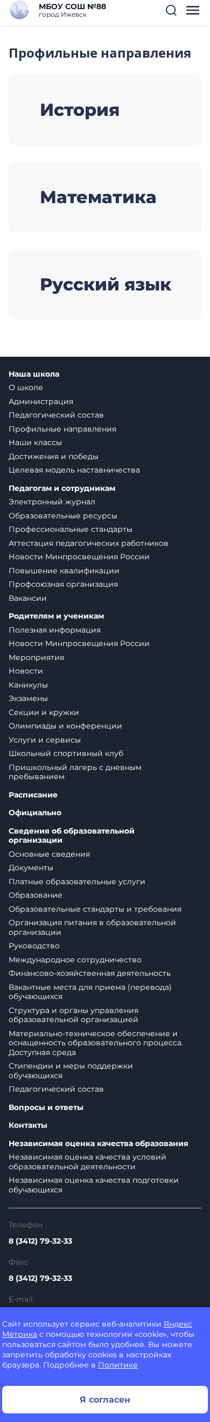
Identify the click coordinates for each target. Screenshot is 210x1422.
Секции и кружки (44, 712)
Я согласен (105, 1400)
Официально (35, 812)
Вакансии (28, 598)
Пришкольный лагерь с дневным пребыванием (75, 772)
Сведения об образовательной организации (72, 836)
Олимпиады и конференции (65, 726)
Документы (31, 867)
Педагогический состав (56, 415)
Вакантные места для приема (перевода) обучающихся (90, 992)
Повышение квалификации (64, 570)
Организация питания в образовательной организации (92, 927)
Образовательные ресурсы (63, 516)
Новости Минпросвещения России (79, 556)
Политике (118, 1365)
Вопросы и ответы (46, 1107)
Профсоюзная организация (63, 584)
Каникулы (28, 685)
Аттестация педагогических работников (89, 543)
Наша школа (34, 374)
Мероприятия (36, 657)
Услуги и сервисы (45, 740)
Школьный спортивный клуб (66, 753)
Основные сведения (49, 854)
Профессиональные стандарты (70, 529)
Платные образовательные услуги (77, 881)
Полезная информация (55, 630)
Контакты (28, 1125)
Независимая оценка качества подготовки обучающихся (94, 1185)
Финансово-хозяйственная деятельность (90, 973)
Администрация (41, 401)
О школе (26, 387)
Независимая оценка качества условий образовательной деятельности (87, 1161)
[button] (171, 10)
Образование (35, 895)
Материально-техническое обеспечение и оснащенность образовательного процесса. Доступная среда (96, 1043)
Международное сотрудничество (75, 960)
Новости (26, 671)
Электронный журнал (52, 502)
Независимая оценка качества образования (98, 1143)
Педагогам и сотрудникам (62, 488)
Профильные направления (62, 429)
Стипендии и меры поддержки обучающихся (71, 1070)
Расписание (33, 795)
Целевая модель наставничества (74, 470)
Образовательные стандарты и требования (95, 909)
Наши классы (35, 442)
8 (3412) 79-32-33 (40, 1241)
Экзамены (28, 698)
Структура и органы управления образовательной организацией (73, 1015)
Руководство (34, 946)
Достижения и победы (54, 456)
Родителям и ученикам (56, 616)
